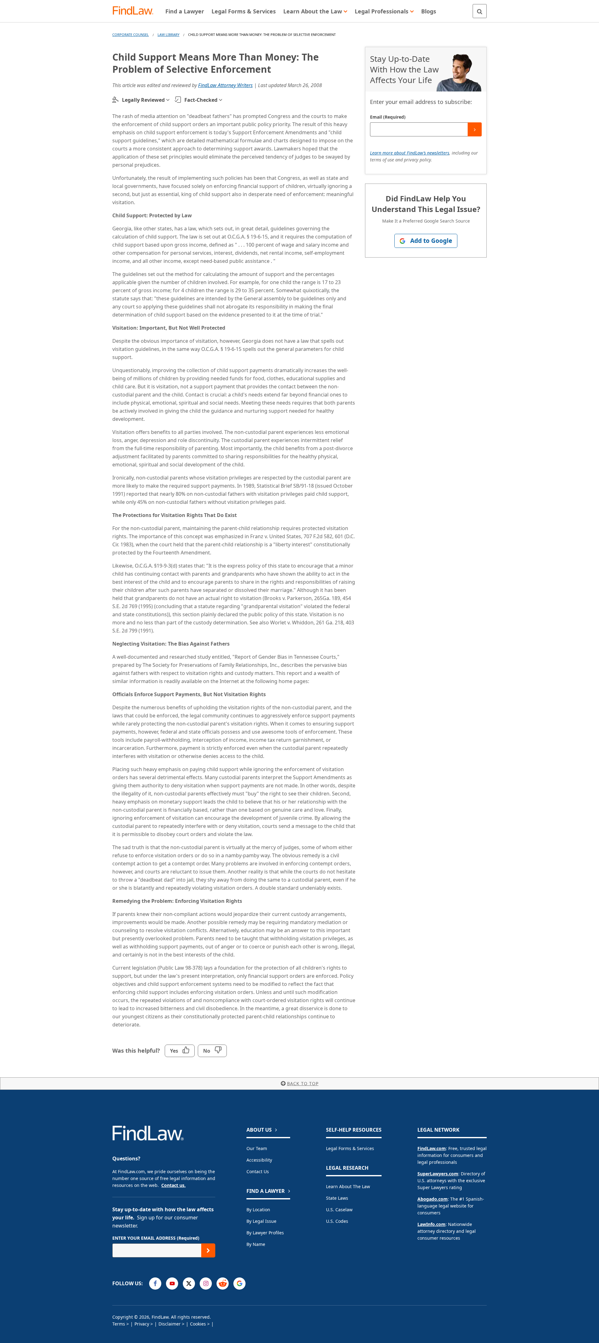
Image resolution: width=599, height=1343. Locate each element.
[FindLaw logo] (135, 11)
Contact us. (173, 1185)
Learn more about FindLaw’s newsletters (409, 153)
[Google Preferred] (239, 1283)
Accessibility (259, 1160)
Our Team (256, 1148)
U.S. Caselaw (339, 1210)
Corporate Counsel (130, 34)
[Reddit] (223, 1283)
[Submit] (475, 129)
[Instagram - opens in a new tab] (206, 1283)
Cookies (198, 1324)
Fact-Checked (201, 99)
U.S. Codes (337, 1221)
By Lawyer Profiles (265, 1233)
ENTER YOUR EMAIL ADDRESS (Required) (155, 1238)
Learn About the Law (348, 1186)
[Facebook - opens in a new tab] (155, 1283)
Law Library (168, 34)
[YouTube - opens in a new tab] (172, 1283)
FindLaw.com (431, 1148)
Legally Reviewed (143, 99)
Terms (118, 1324)
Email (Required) (388, 117)
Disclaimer (169, 1324)
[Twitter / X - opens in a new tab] (189, 1283)
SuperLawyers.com (437, 1174)
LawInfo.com (431, 1224)
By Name (255, 1244)
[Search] (480, 11)
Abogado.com (432, 1199)
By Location (258, 1210)
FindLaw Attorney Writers (225, 85)
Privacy (141, 1324)
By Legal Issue (261, 1221)
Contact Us (257, 1171)
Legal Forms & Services (350, 1148)
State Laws (337, 1198)
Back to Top (303, 1083)
